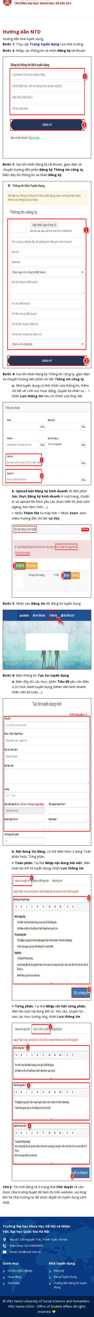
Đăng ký (59, 1271)
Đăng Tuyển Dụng (65, 1277)
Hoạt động (14, 1277)
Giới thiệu (14, 1283)
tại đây (54, 518)
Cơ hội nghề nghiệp (20, 1271)
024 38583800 (33, 1246)
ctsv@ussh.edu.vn (29, 1252)
